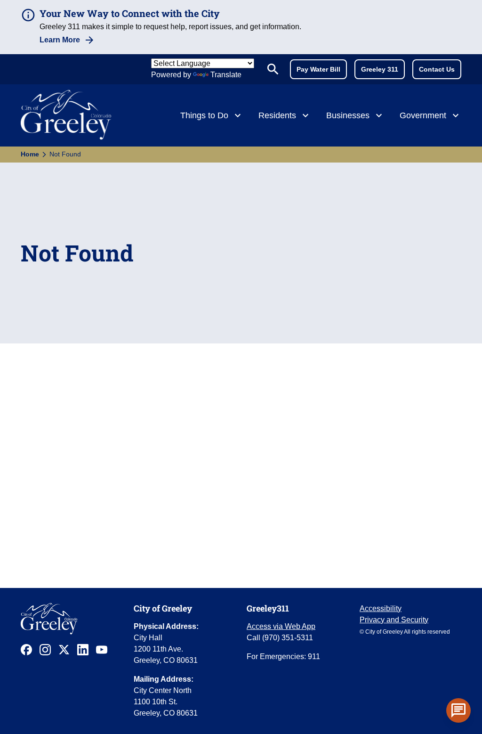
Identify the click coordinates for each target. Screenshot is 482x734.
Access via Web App (281, 626)
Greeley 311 (379, 69)
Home (30, 154)
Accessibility (381, 608)
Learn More (60, 40)
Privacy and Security (394, 620)
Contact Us (437, 69)
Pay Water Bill (318, 69)
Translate (225, 75)
